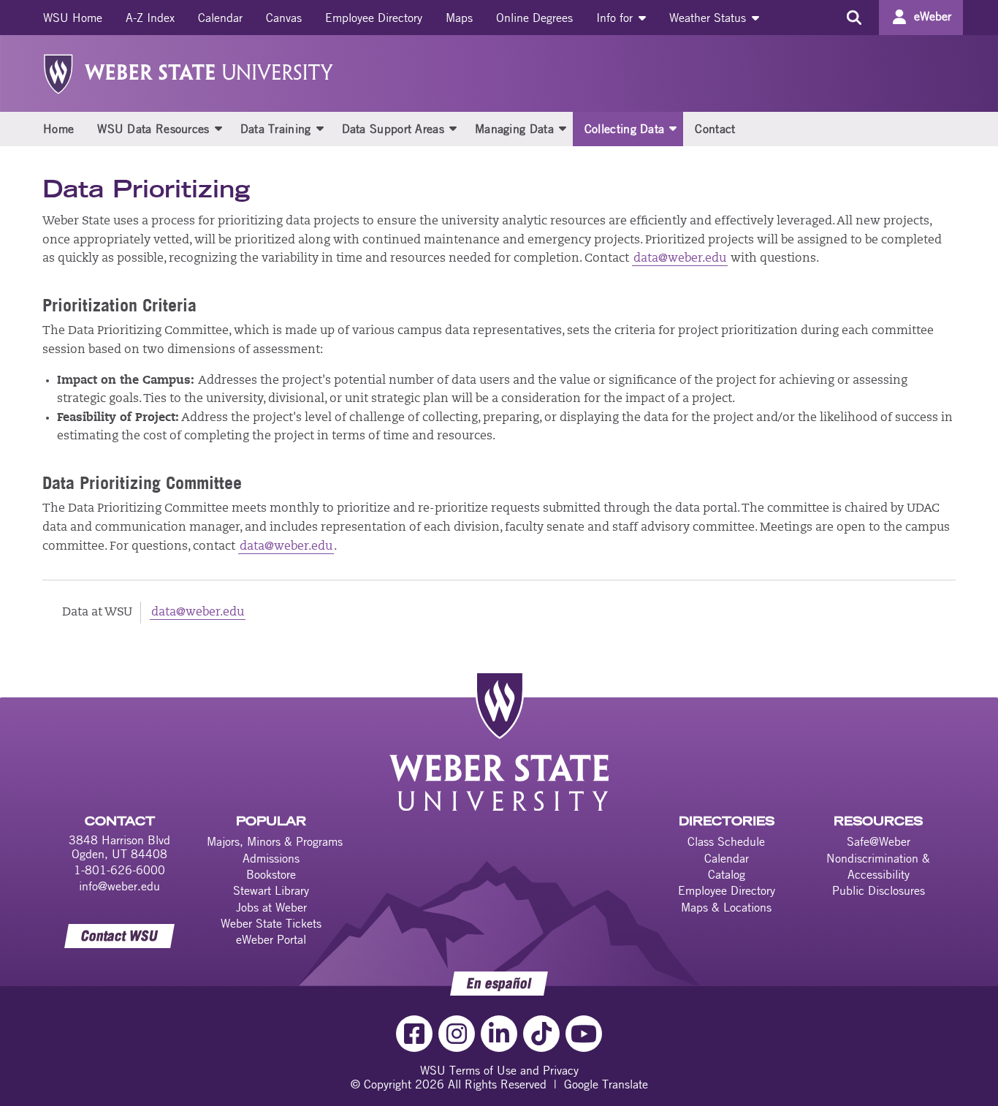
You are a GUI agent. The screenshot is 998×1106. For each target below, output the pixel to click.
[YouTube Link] (583, 1033)
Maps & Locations (726, 907)
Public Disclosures (878, 890)
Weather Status (709, 17)
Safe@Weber (878, 841)
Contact (715, 128)
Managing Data (514, 128)
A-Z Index (150, 17)
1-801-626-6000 (119, 870)
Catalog (726, 874)
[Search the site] (854, 17)
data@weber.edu (679, 259)
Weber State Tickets (271, 923)
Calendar (220, 17)
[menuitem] (72, 17)
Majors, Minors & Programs (275, 841)
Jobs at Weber (271, 907)
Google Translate (606, 1084)
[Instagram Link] (456, 1033)
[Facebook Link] (414, 1033)
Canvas (284, 17)
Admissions (271, 858)
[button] (218, 128)
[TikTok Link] (541, 1033)
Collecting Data (624, 128)
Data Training (275, 128)
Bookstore (271, 874)
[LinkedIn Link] (499, 1033)
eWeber (932, 16)
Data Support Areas (393, 128)
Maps (459, 17)
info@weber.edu (119, 886)
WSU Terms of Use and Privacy (499, 1070)
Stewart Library (271, 890)
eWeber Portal (271, 939)
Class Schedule (726, 841)
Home (58, 128)
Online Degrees (534, 17)
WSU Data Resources (153, 128)
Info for (616, 17)
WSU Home (72, 17)
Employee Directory (373, 17)
